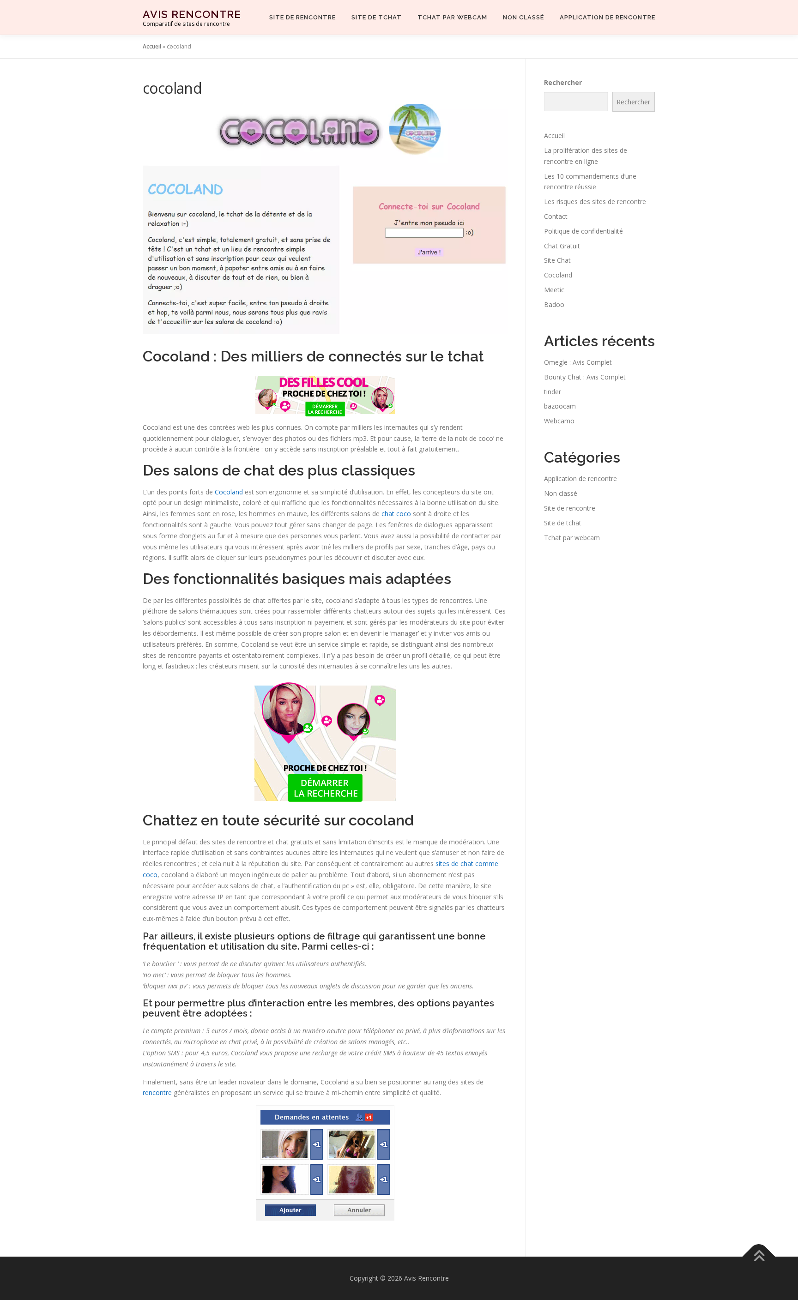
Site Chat (557, 260)
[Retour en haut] (759, 1256)
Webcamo (559, 420)
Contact (556, 216)
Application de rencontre (607, 17)
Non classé (523, 17)
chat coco (396, 513)
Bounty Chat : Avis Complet (585, 377)
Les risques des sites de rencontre (595, 201)
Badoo (554, 304)
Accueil (152, 46)
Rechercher (563, 82)
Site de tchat (376, 17)
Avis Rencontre (192, 14)
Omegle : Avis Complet (578, 362)
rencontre (157, 1092)
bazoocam (560, 406)
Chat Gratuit (562, 245)
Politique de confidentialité (583, 231)
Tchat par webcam (452, 17)
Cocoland (229, 492)
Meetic (554, 289)
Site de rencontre (302, 17)
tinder (552, 391)
